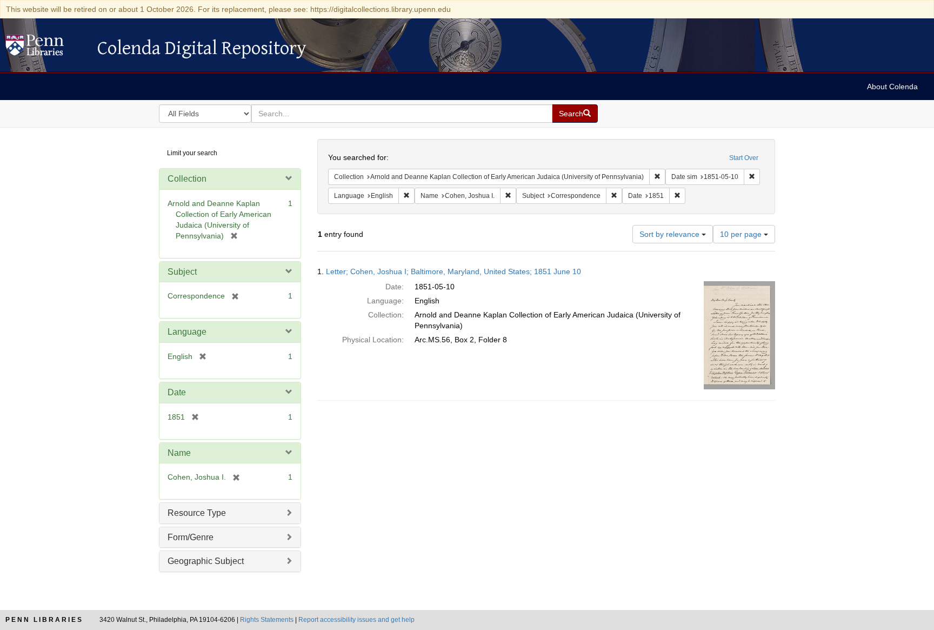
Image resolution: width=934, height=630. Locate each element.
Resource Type (197, 513)
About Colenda (892, 86)
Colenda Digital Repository (45, 48)
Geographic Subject (206, 561)
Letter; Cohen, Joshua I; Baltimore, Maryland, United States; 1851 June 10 (453, 271)
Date (177, 392)
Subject (182, 271)
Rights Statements (266, 620)
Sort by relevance (670, 234)
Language (187, 331)
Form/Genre (191, 537)
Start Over (743, 158)
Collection (187, 178)
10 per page (742, 234)
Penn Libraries (44, 620)
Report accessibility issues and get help (356, 620)
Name (179, 452)
